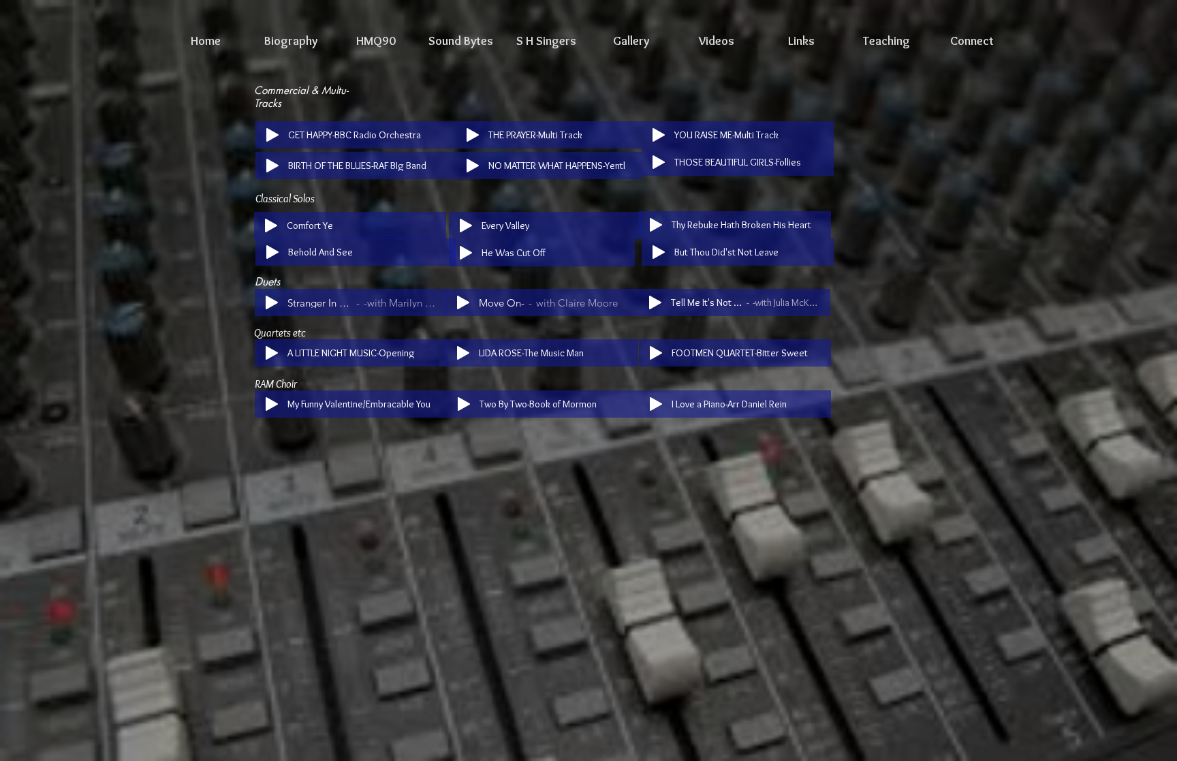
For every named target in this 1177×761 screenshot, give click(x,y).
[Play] (272, 135)
